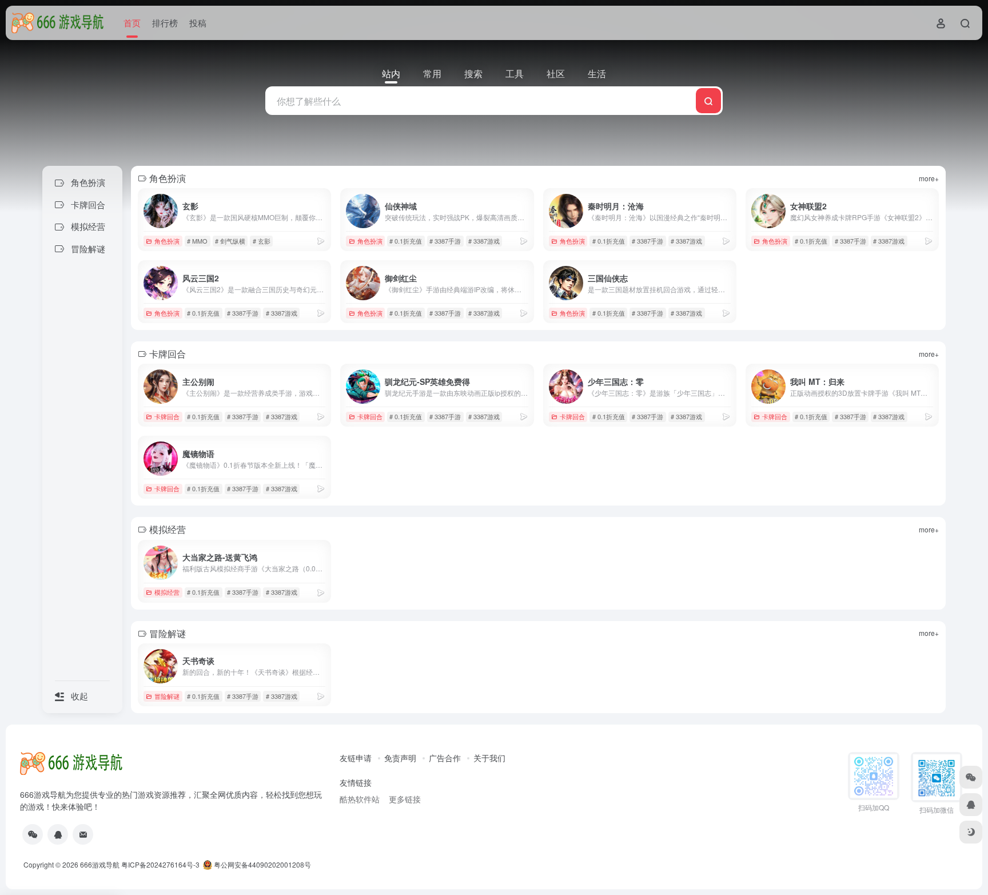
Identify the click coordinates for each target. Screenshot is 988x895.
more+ (929, 178)
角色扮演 (167, 240)
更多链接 (405, 799)
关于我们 (489, 757)
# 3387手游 (445, 240)
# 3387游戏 (484, 240)
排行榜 (165, 23)
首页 (132, 23)
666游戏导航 (99, 864)
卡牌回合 (167, 416)
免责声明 (400, 757)
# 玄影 (261, 240)
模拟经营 (167, 591)
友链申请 (356, 757)
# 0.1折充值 (405, 240)
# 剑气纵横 (230, 240)
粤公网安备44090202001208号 (261, 864)
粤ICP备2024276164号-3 (160, 864)
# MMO (197, 240)
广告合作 (445, 757)
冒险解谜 (167, 696)
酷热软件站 (360, 799)
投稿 (197, 23)
